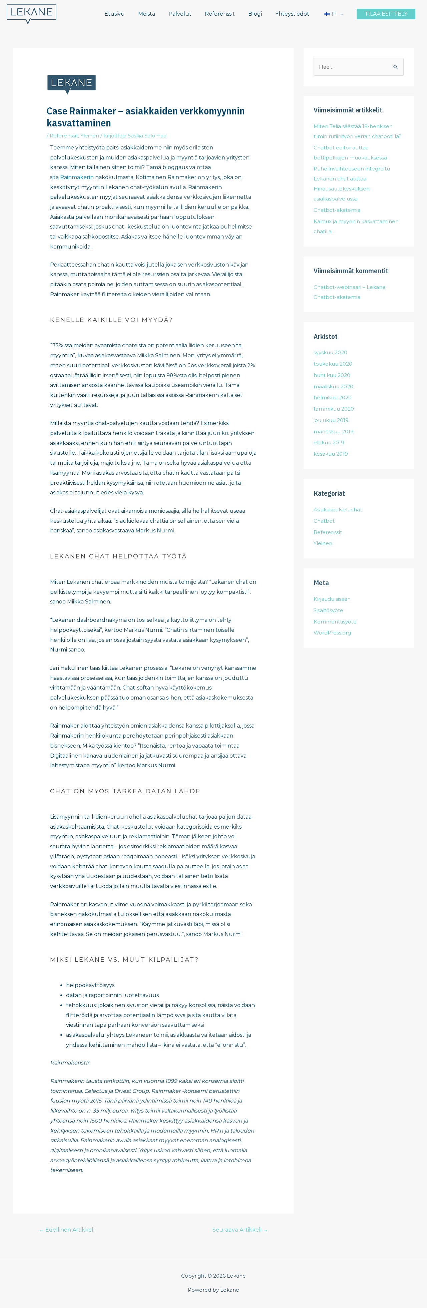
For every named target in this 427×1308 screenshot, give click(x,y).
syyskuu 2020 (330, 352)
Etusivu (114, 14)
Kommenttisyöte (335, 621)
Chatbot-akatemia (337, 210)
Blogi (255, 14)
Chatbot (324, 521)
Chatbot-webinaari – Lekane (350, 287)
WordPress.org (332, 632)
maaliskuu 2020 (333, 386)
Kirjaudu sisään (332, 599)
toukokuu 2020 (333, 364)
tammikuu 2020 (334, 409)
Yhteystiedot (292, 14)
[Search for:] (359, 67)
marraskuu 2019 (334, 431)
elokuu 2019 (329, 442)
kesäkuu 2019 (331, 454)
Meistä (146, 14)
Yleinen (89, 135)
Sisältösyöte (328, 610)
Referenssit (220, 14)
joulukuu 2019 (331, 420)
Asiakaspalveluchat (338, 509)
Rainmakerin (77, 177)
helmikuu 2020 (333, 397)
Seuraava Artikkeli (240, 1230)
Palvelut (179, 14)
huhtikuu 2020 (332, 375)
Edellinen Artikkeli (66, 1230)
